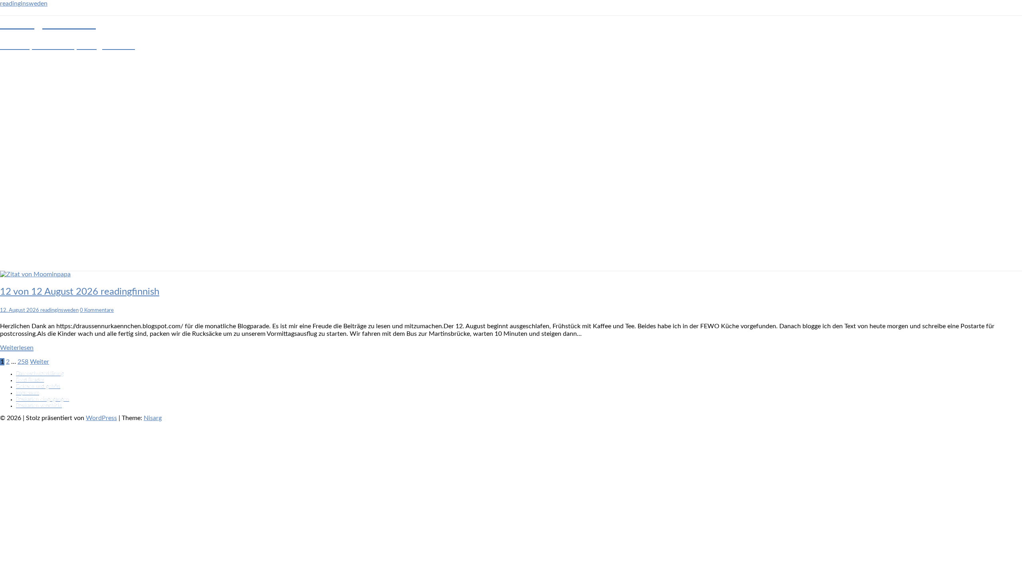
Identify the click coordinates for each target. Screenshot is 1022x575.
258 (23, 362)
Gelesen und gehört (38, 386)
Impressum (27, 393)
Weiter (39, 362)
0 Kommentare (97, 310)
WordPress (101, 418)
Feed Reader (30, 380)
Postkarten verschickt (39, 405)
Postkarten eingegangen (42, 399)
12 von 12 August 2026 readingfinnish (79, 292)
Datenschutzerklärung (40, 374)
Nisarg (153, 418)
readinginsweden (24, 3)
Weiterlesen (17, 348)
